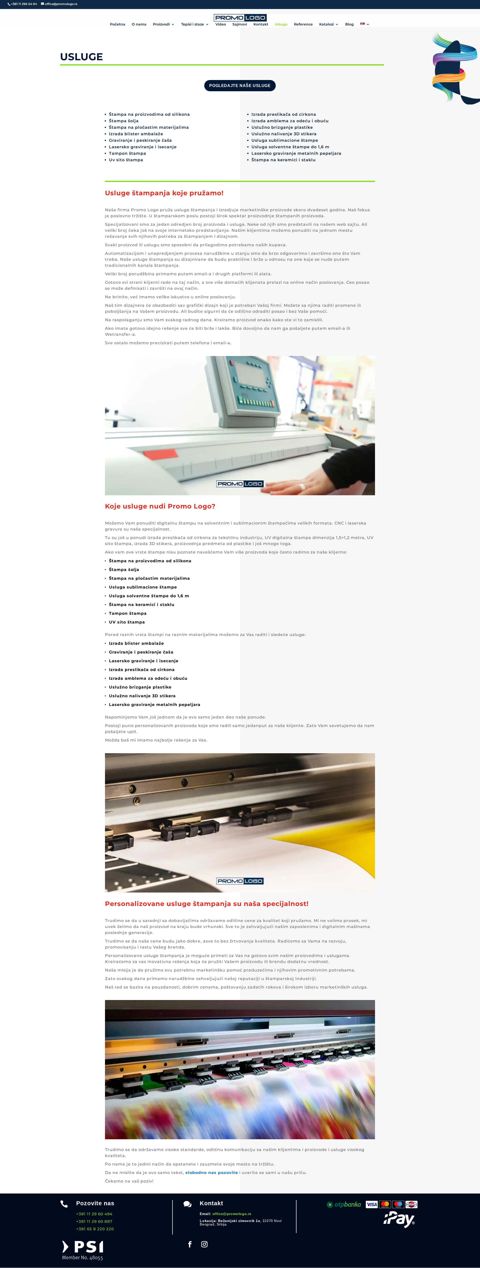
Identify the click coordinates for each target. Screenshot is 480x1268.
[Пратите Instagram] (204, 1244)
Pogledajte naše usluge (239, 86)
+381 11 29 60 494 (94, 1214)
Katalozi (326, 24)
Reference (303, 24)
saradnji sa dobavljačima (171, 920)
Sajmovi (239, 24)
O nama (139, 24)
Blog (349, 24)
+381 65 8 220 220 (95, 1228)
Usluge (281, 24)
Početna (117, 24)
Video (221, 24)
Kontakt (261, 24)
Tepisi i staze (192, 24)
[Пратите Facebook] (190, 1244)
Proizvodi (161, 24)
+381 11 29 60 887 (94, 1221)
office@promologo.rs (232, 1214)
